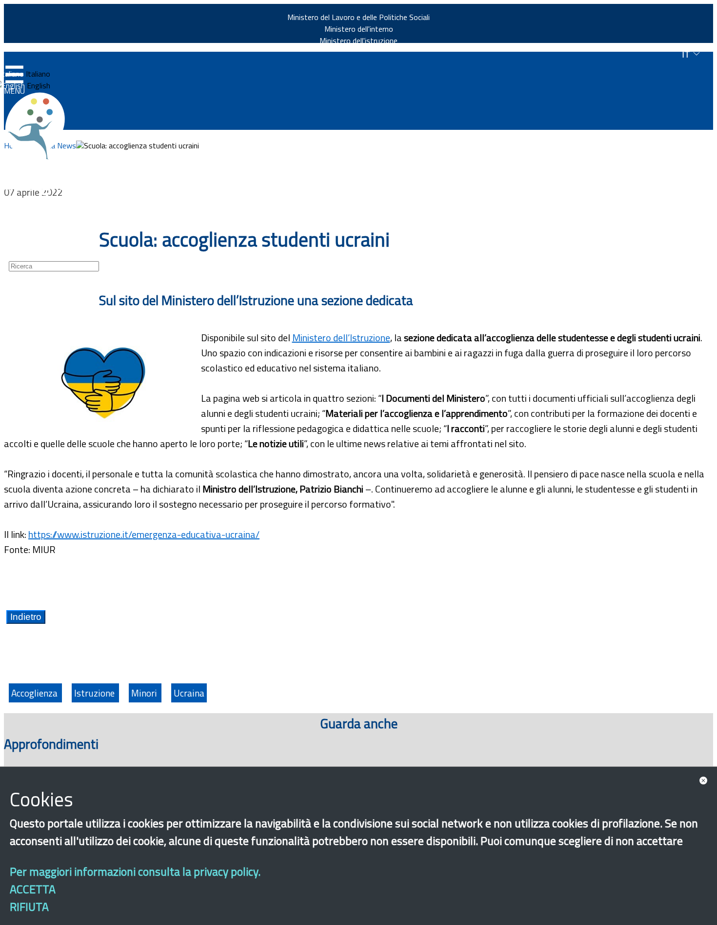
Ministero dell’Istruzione (341, 337)
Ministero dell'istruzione (358, 40)
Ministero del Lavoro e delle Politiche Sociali (358, 17)
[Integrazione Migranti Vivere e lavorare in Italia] (39, 126)
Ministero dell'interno (358, 29)
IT (687, 54)
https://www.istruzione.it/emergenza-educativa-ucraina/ (143, 534)
